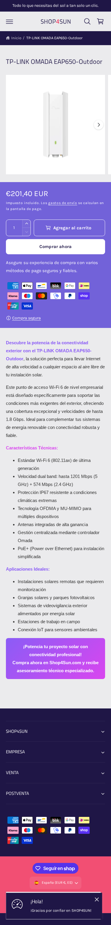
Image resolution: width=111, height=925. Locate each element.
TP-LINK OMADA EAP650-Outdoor (54, 38)
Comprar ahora (55, 246)
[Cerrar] (97, 899)
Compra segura (26, 318)
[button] (9, 21)
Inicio (16, 38)
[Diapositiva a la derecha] (98, 125)
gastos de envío (62, 203)
